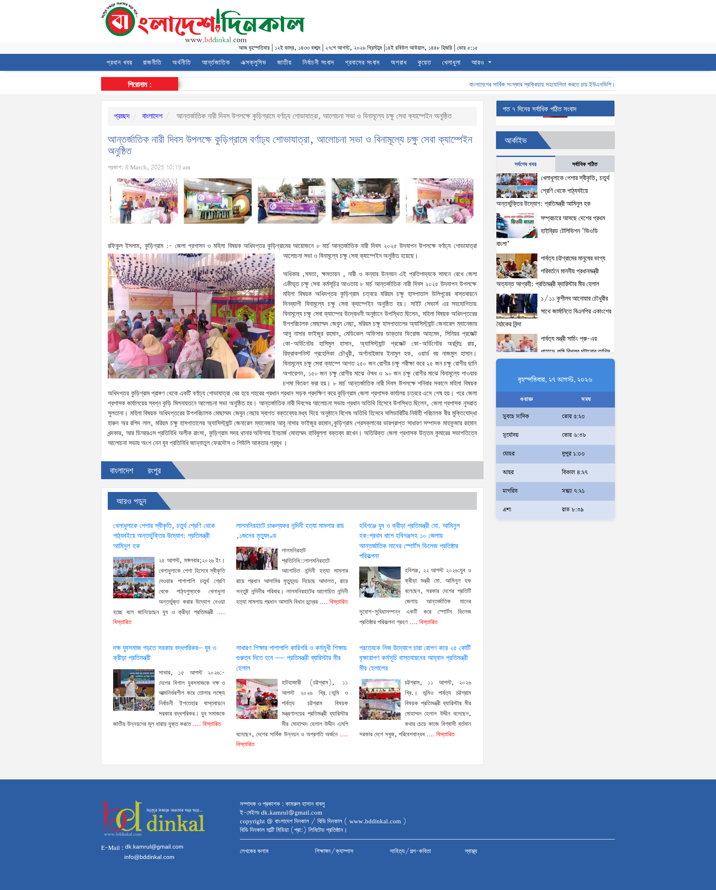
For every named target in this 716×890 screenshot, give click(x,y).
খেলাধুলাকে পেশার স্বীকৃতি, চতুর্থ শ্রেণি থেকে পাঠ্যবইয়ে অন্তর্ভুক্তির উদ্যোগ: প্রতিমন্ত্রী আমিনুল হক (164, 536)
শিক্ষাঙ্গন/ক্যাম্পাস (334, 851)
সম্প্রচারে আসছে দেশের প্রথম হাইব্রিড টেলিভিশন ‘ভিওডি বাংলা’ (550, 231)
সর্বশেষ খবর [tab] (526, 164)
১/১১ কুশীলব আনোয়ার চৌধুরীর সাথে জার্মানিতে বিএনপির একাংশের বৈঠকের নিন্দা (554, 311)
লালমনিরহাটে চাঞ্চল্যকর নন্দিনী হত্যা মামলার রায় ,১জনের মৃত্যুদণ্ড (289, 531)
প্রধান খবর (119, 63)
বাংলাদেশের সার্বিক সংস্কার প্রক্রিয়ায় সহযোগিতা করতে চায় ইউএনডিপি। (528, 84)
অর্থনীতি (181, 63)
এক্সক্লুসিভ (253, 63)
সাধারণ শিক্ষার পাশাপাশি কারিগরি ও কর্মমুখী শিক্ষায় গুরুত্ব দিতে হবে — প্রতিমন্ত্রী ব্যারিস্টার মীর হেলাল (291, 658)
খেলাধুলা (451, 63)
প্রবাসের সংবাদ (362, 63)
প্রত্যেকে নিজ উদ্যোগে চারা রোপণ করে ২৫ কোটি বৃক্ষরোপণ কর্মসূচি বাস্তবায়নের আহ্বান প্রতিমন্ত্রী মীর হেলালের (415, 658)
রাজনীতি (152, 63)
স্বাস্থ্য (471, 851)
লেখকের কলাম (254, 851)
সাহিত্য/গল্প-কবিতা (410, 851)
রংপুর (154, 471)
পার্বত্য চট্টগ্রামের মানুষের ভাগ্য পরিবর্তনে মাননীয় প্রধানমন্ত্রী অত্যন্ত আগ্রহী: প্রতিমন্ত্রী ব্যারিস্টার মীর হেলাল (551, 271)
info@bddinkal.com (149, 857)
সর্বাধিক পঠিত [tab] (584, 164)
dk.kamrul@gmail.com (154, 846)
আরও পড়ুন (131, 502)
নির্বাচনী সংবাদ (318, 63)
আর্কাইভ (516, 141)
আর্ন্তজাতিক (216, 63)
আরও (479, 63)
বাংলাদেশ (151, 116)
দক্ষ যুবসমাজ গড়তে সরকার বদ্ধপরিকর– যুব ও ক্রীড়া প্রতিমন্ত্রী (164, 653)
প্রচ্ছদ (122, 116)
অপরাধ (399, 63)
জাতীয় (284, 63)
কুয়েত (424, 63)
